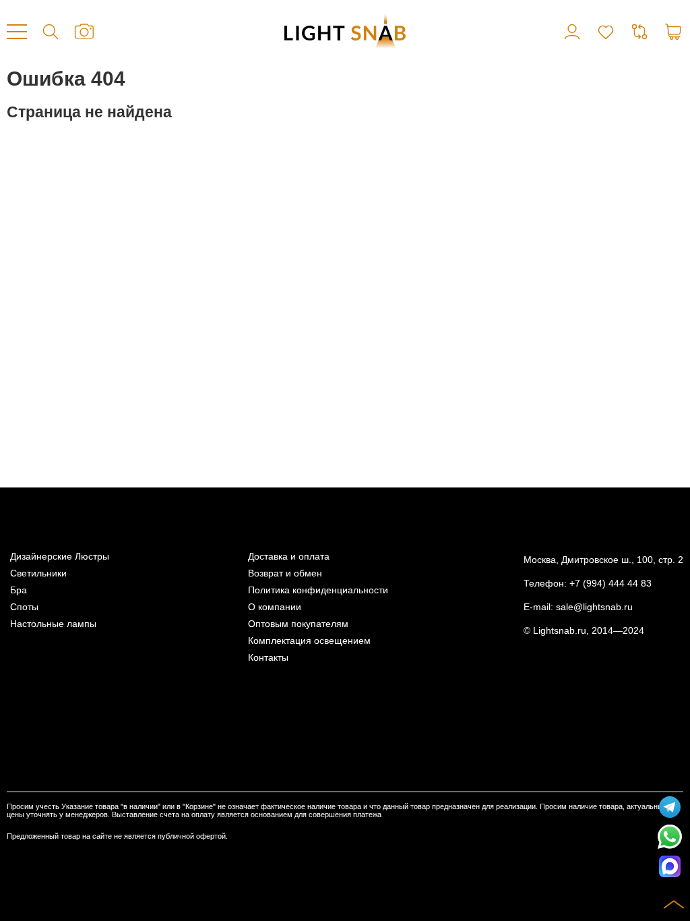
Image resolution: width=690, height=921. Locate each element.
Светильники (38, 573)
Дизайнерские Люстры (59, 557)
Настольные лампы (53, 624)
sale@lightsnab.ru (594, 607)
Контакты (268, 658)
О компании (274, 607)
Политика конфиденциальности (318, 590)
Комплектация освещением (309, 641)
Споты (24, 607)
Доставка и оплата (289, 557)
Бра (18, 590)
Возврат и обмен (285, 573)
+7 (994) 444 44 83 (610, 583)
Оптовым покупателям (298, 624)
